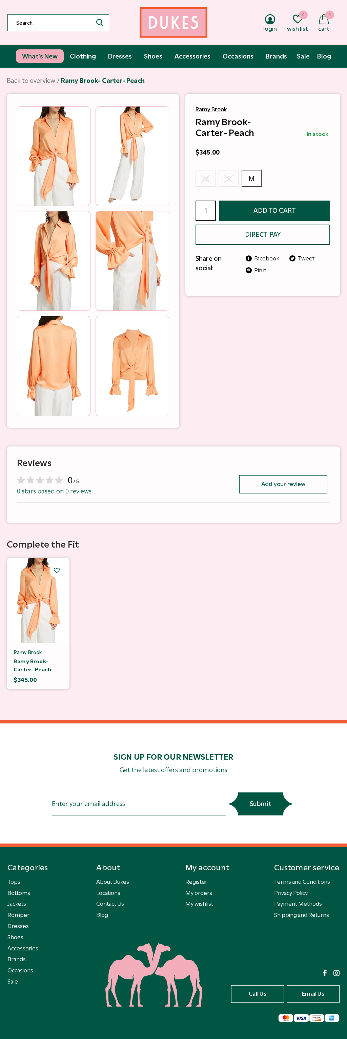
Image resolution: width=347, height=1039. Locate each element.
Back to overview (31, 81)
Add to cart (274, 210)
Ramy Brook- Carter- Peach (32, 665)
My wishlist (199, 903)
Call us (257, 993)
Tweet (306, 258)
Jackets (16, 903)
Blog (102, 914)
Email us (313, 993)
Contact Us (110, 903)
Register (196, 881)
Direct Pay (263, 234)
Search (99, 22)
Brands (16, 959)
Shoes (15, 937)
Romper (18, 914)
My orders (198, 893)
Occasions (20, 970)
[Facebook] (325, 973)
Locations (108, 893)
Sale (12, 981)
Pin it (260, 270)
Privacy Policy (291, 893)
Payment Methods (298, 903)
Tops (13, 881)
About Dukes (112, 881)
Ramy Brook (211, 109)
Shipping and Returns (301, 914)
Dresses (18, 926)
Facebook (266, 258)
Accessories (22, 948)
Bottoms (18, 893)
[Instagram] (336, 973)
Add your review (283, 484)
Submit (260, 804)
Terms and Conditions (302, 881)
